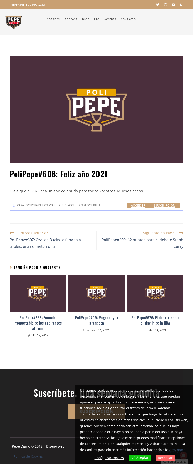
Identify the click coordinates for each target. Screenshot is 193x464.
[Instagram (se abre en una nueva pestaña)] (165, 4)
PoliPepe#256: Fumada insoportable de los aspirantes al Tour (37, 323)
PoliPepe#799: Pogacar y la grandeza (96, 320)
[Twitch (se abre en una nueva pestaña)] (180, 4)
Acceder (138, 206)
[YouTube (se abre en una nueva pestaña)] (173, 4)
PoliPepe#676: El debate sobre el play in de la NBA (155, 320)
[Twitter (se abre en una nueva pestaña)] (158, 4)
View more (177, 450)
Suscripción (164, 206)
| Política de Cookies (27, 456)
